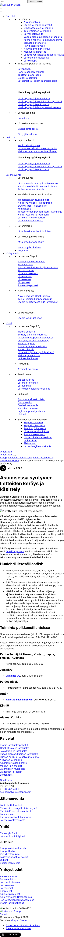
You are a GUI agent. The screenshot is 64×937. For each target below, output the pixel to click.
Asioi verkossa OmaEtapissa (34, 295)
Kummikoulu (24, 208)
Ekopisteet (24, 282)
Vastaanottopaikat (28, 128)
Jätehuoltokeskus (28, 273)
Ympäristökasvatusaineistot (33, 199)
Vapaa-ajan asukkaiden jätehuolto (43, 36)
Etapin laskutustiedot (30, 317)
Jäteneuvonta (13, 174)
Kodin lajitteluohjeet (29, 145)
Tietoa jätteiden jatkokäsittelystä (18, 808)
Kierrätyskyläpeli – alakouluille (35, 202)
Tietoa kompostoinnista (31, 189)
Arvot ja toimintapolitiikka (32, 346)
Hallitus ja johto (26, 343)
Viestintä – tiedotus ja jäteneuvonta (38, 267)
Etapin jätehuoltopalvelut (38, 24)
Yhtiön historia (26, 349)
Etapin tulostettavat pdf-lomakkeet (38, 301)
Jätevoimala (25, 276)
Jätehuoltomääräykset (36, 431)
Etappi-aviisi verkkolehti (31, 399)
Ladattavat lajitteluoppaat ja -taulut (44, 54)
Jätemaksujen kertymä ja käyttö (36, 352)
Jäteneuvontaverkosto (30, 220)
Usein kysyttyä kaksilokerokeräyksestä (40, 101)
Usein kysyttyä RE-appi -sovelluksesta (39, 107)
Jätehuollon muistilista (36, 57)
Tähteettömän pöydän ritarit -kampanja (40, 211)
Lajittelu (10, 137)
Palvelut (10, 16)
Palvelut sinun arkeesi (20, 457)
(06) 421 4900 (11, 788)
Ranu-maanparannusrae (31, 71)
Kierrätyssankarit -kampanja (34, 214)
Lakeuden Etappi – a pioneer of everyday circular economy (35, 339)
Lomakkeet (24, 118)
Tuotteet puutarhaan (29, 74)
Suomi (3, 914)
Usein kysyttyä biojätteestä (33, 104)
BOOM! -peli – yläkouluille (32, 205)
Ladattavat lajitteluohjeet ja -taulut (37, 148)
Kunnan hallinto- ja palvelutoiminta (43, 39)
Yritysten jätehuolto (35, 42)
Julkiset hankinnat (28, 358)
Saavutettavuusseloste (18, 928)
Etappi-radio (25, 402)
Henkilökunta (25, 264)
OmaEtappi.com (15, 551)
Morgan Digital (19, 920)
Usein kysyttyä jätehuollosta (34, 98)
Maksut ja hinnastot (35, 51)
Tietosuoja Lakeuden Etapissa (23, 925)
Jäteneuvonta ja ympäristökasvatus (38, 183)
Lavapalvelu (24, 68)
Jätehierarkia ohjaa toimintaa (34, 231)
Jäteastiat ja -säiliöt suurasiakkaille (37, 80)
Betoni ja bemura (27, 77)
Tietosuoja (30, 443)
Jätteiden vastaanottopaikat (34, 388)
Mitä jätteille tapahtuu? (31, 241)
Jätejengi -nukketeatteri (31, 217)
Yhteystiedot (13, 253)
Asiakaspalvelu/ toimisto (31, 261)
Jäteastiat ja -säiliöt (11, 771)
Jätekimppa (30, 60)
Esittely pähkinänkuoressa (32, 334)
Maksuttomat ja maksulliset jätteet (37, 151)
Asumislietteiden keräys (37, 48)
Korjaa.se (23, 250)
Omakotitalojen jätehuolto (38, 27)
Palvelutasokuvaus (34, 45)
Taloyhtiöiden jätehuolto (37, 30)
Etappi (3, 457)
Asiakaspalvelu (32, 21)
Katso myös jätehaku (29, 247)
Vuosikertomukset (28, 408)
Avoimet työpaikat (28, 369)
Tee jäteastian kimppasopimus (35, 298)
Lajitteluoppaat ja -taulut (32, 411)
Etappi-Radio (7, 851)
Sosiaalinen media (28, 405)
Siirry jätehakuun (27, 134)
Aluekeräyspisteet (28, 285)
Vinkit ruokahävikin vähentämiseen (37, 186)
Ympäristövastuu (33, 422)
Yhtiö (9, 323)
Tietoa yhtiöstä (26, 331)
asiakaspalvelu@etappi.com (15, 791)
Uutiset (22, 414)
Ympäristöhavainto (34, 425)
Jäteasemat (24, 279)
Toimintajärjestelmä (35, 428)
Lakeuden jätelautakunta (37, 446)
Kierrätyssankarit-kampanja (15, 817)
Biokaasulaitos (26, 270)
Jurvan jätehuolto (33, 33)
